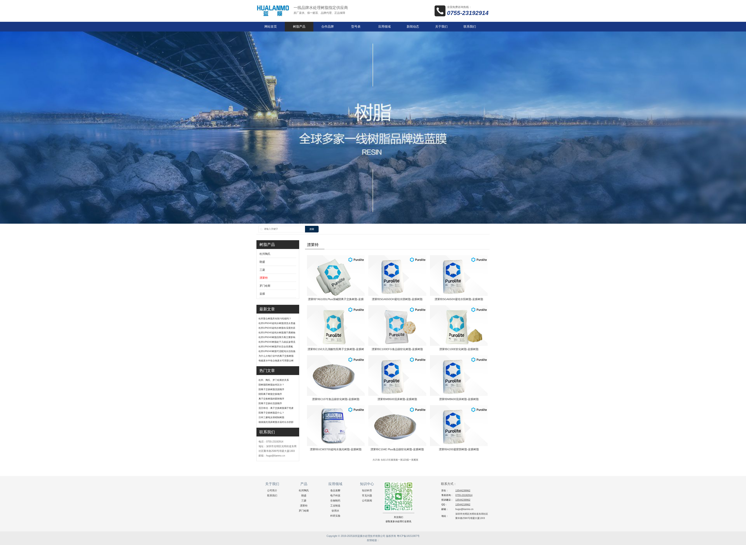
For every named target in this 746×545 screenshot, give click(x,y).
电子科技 (335, 495)
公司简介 (272, 490)
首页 (393, 459)
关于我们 (441, 26)
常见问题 (367, 495)
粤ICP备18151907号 (408, 535)
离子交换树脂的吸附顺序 (271, 398)
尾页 (416, 459)
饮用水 (335, 510)
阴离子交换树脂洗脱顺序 (271, 389)
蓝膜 (262, 293)
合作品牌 (327, 26)
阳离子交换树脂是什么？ (271, 412)
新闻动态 (413, 26)
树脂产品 (299, 26)
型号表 (356, 26)
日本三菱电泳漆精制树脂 (271, 417)
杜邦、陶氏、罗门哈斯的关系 (274, 380)
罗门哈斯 (265, 285)
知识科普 (367, 490)
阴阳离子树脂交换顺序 (270, 394)
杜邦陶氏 (265, 253)
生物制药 (335, 500)
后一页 (410, 459)
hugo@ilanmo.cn (464, 509)
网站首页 (270, 26)
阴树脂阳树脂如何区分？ (271, 384)
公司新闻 (367, 500)
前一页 (399, 459)
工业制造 (335, 505)
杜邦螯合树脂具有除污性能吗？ (275, 318)
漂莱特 (264, 277)
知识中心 (367, 484)
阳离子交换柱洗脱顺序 (270, 403)
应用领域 (384, 26)
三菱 (262, 269)
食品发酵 (335, 490)
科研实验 (335, 515)
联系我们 (470, 26)
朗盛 (262, 261)
